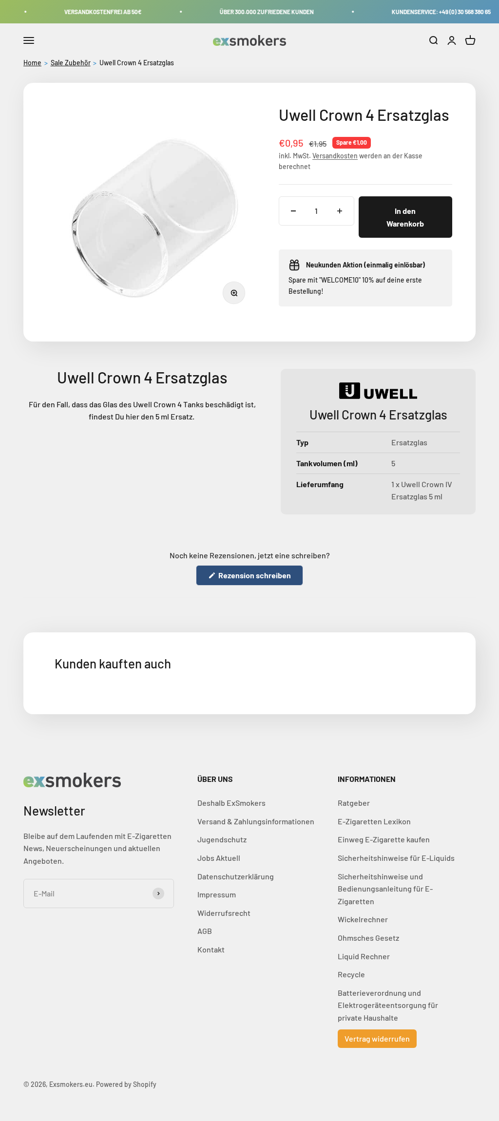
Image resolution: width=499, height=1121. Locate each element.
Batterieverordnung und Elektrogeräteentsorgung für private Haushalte (388, 1005)
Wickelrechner (363, 919)
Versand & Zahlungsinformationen (255, 821)
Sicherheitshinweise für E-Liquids (396, 857)
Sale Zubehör (71, 62)
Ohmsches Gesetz (368, 937)
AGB (204, 930)
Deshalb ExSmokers (231, 802)
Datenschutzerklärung (235, 876)
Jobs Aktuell (218, 857)
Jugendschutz (222, 839)
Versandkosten (335, 156)
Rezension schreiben (260, 578)
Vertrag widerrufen (377, 1038)
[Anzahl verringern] (293, 211)
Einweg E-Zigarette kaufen (384, 839)
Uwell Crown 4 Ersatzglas (136, 62)
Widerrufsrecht (223, 912)
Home (32, 62)
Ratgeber (354, 802)
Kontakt (211, 949)
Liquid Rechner (364, 956)
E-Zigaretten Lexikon (374, 821)
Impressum (216, 894)
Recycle (351, 974)
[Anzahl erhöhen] (340, 211)
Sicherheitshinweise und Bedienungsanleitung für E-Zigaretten (385, 889)
